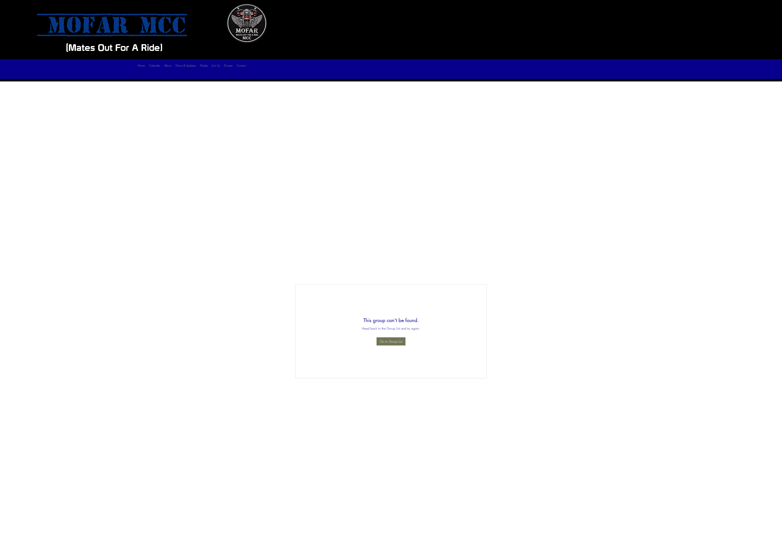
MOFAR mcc (112, 25)
